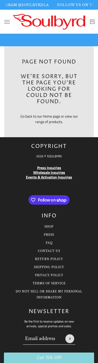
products (55, 121)
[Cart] (92, 22)
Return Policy (49, 259)
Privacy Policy (49, 275)
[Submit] (69, 338)
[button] (49, 358)
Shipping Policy (49, 267)
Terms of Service (49, 283)
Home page (51, 116)
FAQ (49, 243)
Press (49, 235)
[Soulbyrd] (49, 22)
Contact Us (49, 251)
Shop (49, 226)
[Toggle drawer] (7, 22)
